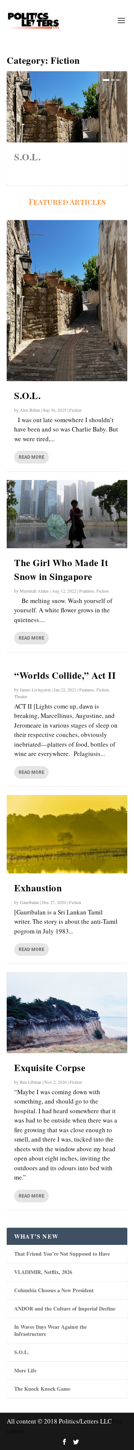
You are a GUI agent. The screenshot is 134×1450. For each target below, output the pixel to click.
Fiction (75, 410)
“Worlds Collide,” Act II (65, 675)
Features (86, 591)
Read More (31, 457)
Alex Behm (30, 410)
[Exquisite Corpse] (67, 1012)
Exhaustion (38, 888)
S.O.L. (27, 157)
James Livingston (35, 690)
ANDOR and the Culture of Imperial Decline (64, 1308)
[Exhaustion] (67, 834)
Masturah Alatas (34, 591)
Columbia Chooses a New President (54, 1290)
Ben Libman (30, 1082)
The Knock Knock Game (42, 1389)
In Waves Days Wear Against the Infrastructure (50, 1330)
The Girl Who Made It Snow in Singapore (61, 570)
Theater (20, 696)
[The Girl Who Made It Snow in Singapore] (67, 514)
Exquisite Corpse (49, 1067)
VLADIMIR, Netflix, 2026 (43, 1272)
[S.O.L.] (67, 300)
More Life (25, 1370)
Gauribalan (29, 902)
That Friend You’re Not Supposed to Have (62, 1254)
